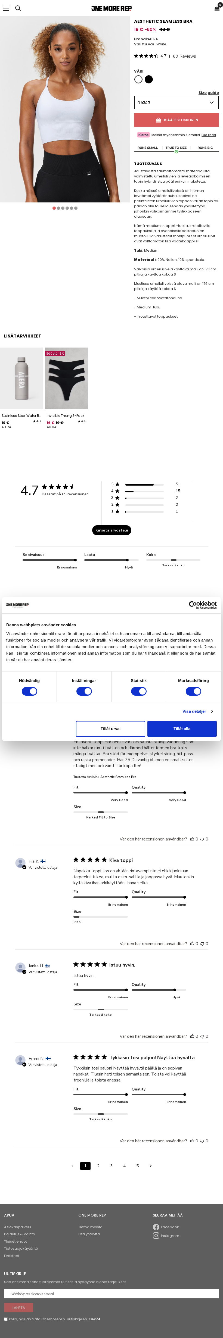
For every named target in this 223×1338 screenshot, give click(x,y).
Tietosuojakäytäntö (21, 1248)
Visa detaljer (194, 711)
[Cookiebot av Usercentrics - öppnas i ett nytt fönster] (193, 605)
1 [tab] (54, 208)
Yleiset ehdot (15, 1241)
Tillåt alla (182, 728)
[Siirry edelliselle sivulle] (72, 1166)
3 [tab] (62, 208)
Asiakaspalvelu (17, 1227)
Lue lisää (209, 135)
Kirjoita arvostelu (111, 530)
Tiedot (94, 1319)
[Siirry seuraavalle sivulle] (150, 1166)
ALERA (153, 39)
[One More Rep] (111, 8)
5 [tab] (71, 208)
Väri (138, 71)
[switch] (84, 691)
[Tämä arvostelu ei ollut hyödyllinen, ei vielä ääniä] (202, 839)
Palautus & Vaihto (19, 1234)
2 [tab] (58, 208)
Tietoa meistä (90, 1227)
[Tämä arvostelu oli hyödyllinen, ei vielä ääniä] (192, 839)
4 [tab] (67, 208)
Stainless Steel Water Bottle (21, 415)
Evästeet (11, 1255)
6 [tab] (76, 208)
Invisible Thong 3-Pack (65, 415)
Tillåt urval (110, 728)
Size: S (144, 102)
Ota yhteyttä (89, 1234)
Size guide (209, 92)
